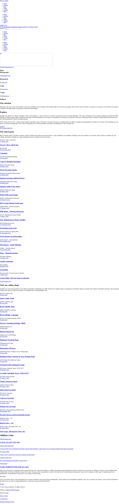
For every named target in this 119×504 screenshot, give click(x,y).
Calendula (3, 153)
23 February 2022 (5, 200)
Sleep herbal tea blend (8, 390)
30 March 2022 (4, 166)
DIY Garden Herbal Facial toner (11, 203)
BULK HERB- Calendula (9, 315)
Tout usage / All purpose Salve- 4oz (12, 431)
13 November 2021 (5, 250)
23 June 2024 (3, 345)
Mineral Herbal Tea (7, 332)
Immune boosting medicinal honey (12, 178)
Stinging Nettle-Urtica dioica (10, 186)
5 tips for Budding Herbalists (10, 162)
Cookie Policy (4, 499)
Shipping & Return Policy (7, 502)
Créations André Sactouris (12, 490)
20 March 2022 (4, 183)
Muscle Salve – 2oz (6, 423)
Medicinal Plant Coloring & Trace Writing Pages (17, 357)
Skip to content (4, 0)
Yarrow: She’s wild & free (9, 145)
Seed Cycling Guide (7, 298)
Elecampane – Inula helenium (10, 245)
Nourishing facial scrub (8, 228)
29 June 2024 (3, 295)
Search (2, 28)
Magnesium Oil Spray (8, 348)
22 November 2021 (5, 233)
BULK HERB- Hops (7, 307)
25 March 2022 (4, 175)
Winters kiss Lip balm (8, 406)
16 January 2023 (4, 386)
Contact (5, 10)
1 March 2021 (4, 274)
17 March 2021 (4, 141)
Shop (4, 11)
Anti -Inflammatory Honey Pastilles (12, 220)
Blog (4, 7)
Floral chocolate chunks (8, 170)
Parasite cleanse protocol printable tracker (15, 415)
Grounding (4, 270)
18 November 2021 (5, 241)
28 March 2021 (4, 266)
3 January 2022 (4, 216)
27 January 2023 (4, 378)
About (5, 8)
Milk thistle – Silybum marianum (12, 211)
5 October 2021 (4, 258)
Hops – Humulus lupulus (9, 253)
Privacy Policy (4, 496)
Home (5, 3)
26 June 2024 (3, 303)
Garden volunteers (6, 261)
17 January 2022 (4, 208)
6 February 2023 (4, 370)
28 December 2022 (5, 411)
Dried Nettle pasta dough (9, 195)
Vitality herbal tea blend (8, 381)
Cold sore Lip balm (7, 398)
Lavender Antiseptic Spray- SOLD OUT (14, 373)
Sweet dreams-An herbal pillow (11, 236)
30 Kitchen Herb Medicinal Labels (12, 365)
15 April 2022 (4, 158)
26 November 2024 (5, 150)
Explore (5, 5)
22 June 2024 (3, 353)
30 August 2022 (4, 420)
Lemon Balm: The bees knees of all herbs (14, 278)
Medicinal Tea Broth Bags (9, 340)
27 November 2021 (5, 224)
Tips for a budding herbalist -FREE (13, 323)
